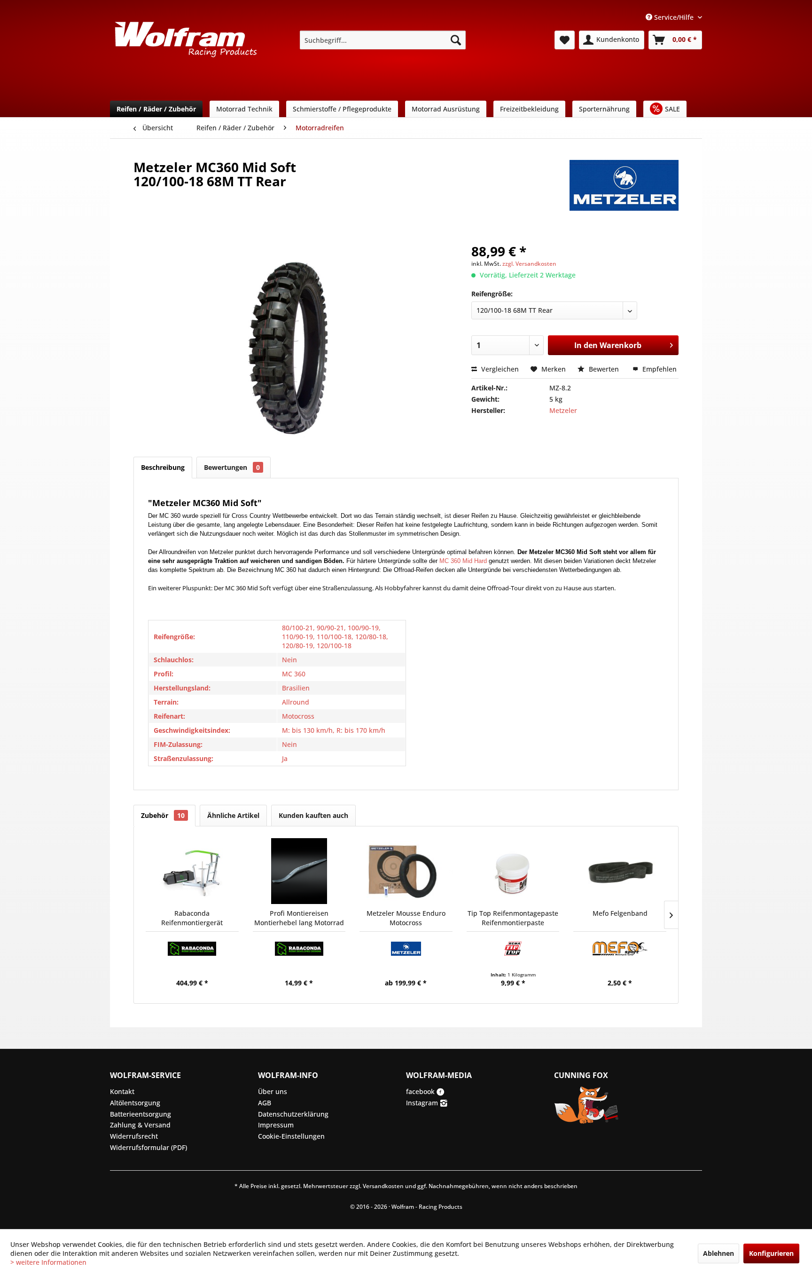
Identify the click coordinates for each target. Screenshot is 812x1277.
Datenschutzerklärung (293, 1114)
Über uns (272, 1091)
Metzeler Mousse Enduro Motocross (406, 918)
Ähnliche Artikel (233, 815)
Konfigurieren (771, 1253)
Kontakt (122, 1091)
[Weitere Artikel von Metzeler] (624, 176)
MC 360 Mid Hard (463, 560)
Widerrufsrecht (134, 1136)
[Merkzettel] (564, 40)
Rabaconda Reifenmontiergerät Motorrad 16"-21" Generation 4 (192, 918)
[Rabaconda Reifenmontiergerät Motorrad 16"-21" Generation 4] (192, 871)
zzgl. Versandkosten (529, 264)
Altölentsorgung (135, 1102)
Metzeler (563, 410)
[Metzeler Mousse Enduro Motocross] (406, 871)
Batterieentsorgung (140, 1114)
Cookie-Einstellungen (291, 1136)
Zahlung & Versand (140, 1124)
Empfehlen (658, 369)
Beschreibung (163, 467)
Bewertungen (232, 467)
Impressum (276, 1124)
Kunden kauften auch (313, 815)
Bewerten (604, 369)
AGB (264, 1102)
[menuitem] (383, 40)
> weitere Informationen (48, 1262)
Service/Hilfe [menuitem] (673, 17)
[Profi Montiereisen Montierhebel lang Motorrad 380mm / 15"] (299, 871)
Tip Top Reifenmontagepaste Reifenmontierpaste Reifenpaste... (513, 918)
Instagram (423, 1102)
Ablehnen (718, 1253)
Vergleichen (499, 369)
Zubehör (163, 815)
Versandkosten (383, 1186)
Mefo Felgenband (620, 913)
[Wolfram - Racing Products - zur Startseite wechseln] (186, 43)
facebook (421, 1091)
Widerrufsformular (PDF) (148, 1147)
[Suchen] (456, 40)
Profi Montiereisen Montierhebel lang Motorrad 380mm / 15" (299, 918)
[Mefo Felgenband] (619, 871)
